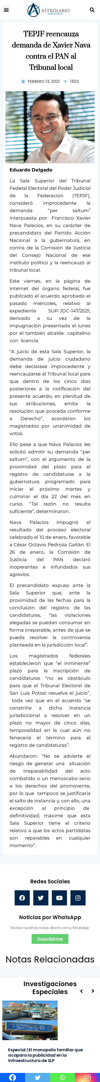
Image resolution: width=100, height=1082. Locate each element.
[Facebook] (22, 897)
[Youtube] (59, 897)
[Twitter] (40, 897)
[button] (6, 9)
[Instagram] (78, 897)
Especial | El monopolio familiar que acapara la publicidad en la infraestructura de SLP (45, 1055)
